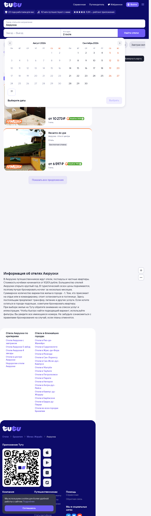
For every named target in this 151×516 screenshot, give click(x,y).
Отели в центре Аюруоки (14, 358)
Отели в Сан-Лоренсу (46, 357)
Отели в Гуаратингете (46, 346)
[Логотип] (13, 4)
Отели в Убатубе (43, 367)
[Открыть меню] (143, 4)
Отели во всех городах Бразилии (46, 409)
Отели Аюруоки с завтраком (15, 342)
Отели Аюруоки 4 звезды (15, 352)
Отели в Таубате (43, 371)
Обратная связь (74, 499)
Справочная (79, 4)
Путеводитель (96, 4)
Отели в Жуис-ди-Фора (47, 350)
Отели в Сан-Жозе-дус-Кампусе (47, 362)
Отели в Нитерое (44, 381)
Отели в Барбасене (45, 398)
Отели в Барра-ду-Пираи (44, 403)
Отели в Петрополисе (46, 374)
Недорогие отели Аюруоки (15, 365)
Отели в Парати (43, 378)
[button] (47, 453)
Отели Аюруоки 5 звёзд (18, 346)
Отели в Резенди (43, 353)
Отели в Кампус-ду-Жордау (45, 393)
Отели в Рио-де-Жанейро (43, 342)
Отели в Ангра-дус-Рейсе (45, 386)
